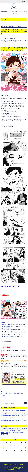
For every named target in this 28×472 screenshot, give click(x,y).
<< (10, 439)
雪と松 (2, 434)
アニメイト (4, 324)
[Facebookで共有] (17, 14)
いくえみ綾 (24, 428)
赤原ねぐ (17, 432)
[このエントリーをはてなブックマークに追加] (14, 14)
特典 (16, 430)
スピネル (15, 467)
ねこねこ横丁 (21, 467)
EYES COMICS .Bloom (9, 428)
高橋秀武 (6, 434)
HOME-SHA (12, 469)
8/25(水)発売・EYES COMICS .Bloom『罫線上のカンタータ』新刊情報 (14, 415)
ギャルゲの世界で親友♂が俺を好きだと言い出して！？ (13, 393)
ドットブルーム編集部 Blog (14, 9)
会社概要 (21, 464)
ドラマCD (7, 430)
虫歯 (13, 432)
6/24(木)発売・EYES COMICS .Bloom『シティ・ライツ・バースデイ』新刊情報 (14, 420)
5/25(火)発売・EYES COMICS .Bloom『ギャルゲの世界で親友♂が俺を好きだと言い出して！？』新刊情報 (14, 32)
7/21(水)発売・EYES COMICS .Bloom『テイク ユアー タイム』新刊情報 (14, 418)
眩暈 (19, 430)
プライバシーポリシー (14, 464)
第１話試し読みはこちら (11, 286)
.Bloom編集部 (6, 464)
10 (3, 447)
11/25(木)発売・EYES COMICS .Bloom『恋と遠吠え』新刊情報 (14, 410)
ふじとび (3, 395)
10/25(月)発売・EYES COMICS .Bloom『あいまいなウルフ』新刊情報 (14, 413)
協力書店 (4, 334)
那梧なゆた (22, 432)
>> (17, 439)
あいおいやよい (18, 428)
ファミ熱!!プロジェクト (11, 468)
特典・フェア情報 (19, 26)
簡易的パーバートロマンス (6, 432)
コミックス (11, 26)
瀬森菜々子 (12, 430)
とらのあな (4, 333)
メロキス (8, 467)
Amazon (3, 322)
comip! (4, 467)
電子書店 (4, 336)
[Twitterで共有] (11, 14)
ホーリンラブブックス (7, 329)
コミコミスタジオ (6, 326)
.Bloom (2, 428)
